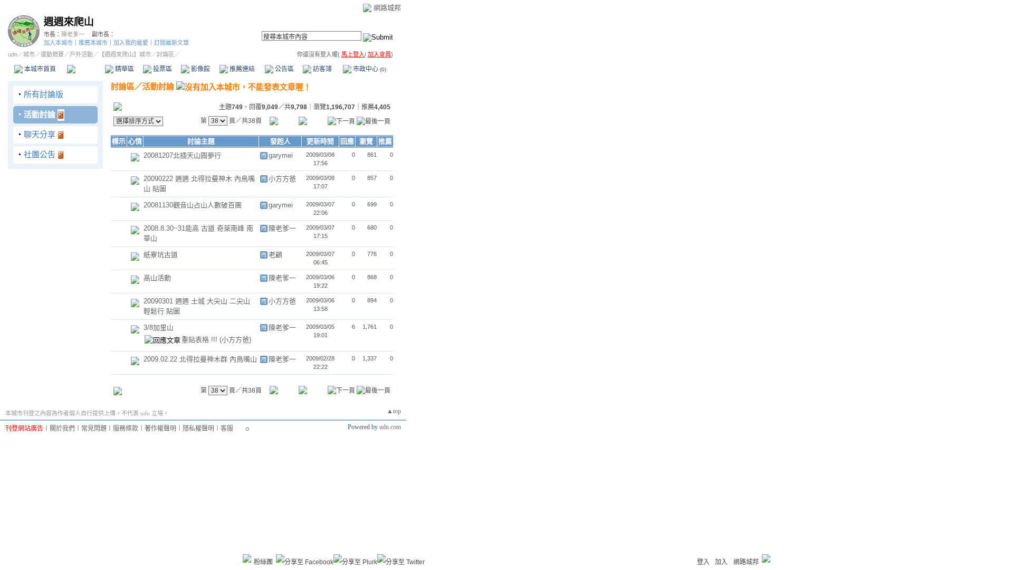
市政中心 (368, 69)
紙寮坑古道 (161, 255)
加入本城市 (58, 43)
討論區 (85, 69)
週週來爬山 (69, 21)
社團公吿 (39, 154)
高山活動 (157, 278)
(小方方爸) (235, 340)
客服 (227, 428)
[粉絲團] (247, 558)
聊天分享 (39, 134)
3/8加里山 (159, 327)
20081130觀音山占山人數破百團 (193, 205)
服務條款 (125, 428)
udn (12, 54)
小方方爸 (282, 179)
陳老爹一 (72, 34)
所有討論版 (43, 94)
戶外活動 (81, 54)
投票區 (161, 69)
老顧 (275, 255)
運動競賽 (52, 54)
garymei (281, 155)
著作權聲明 (160, 428)
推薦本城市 (93, 43)
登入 (703, 562)
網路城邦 (387, 8)
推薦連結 (241, 69)
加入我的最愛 (130, 43)
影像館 (199, 69)
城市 (29, 54)
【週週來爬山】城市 (125, 54)
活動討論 (39, 114)
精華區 (123, 69)
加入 (721, 562)
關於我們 (62, 428)
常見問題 (94, 428)
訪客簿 (321, 69)
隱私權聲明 (198, 428)
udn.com (390, 427)
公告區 (283, 69)
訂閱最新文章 (171, 43)
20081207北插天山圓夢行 (182, 155)
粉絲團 (263, 562)
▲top (394, 411)
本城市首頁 (39, 69)
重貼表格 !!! (200, 340)
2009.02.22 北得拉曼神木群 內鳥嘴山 (200, 359)
